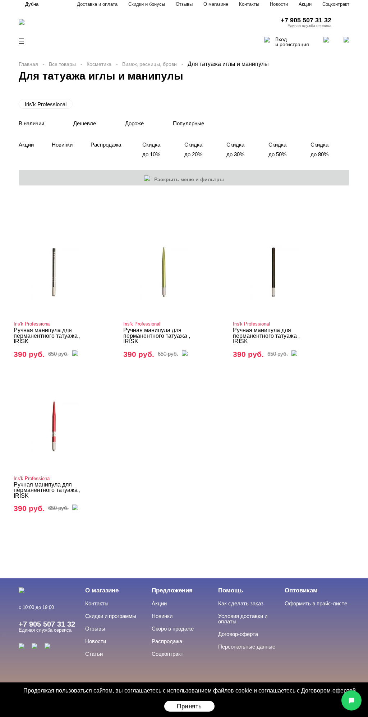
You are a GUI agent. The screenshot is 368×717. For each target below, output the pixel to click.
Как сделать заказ (240, 603)
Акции (305, 4)
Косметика (99, 64)
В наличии (31, 123)
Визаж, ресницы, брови (149, 64)
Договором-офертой (328, 690)
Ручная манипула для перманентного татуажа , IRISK (47, 335)
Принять (189, 706)
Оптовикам (301, 590)
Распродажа (106, 145)
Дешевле (84, 123)
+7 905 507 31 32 (306, 20)
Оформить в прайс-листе (316, 603)
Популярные (188, 123)
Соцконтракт (335, 4)
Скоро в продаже (173, 628)
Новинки (62, 145)
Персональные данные (246, 646)
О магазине (215, 4)
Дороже (134, 123)
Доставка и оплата (97, 4)
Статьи (94, 653)
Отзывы (184, 4)
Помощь (230, 590)
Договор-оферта (238, 634)
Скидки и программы (110, 616)
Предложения (172, 590)
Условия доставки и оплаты (242, 618)
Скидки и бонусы (146, 4)
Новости (279, 4)
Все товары (62, 64)
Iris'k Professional (45, 104)
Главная (28, 64)
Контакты (249, 4)
